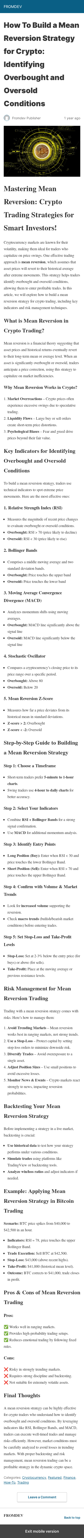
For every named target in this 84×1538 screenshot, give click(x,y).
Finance (69, 1477)
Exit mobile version (42, 1531)
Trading (23, 1482)
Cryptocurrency (34, 1477)
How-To (9, 1482)
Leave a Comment (42, 1497)
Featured (55, 1477)
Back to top (72, 1517)
